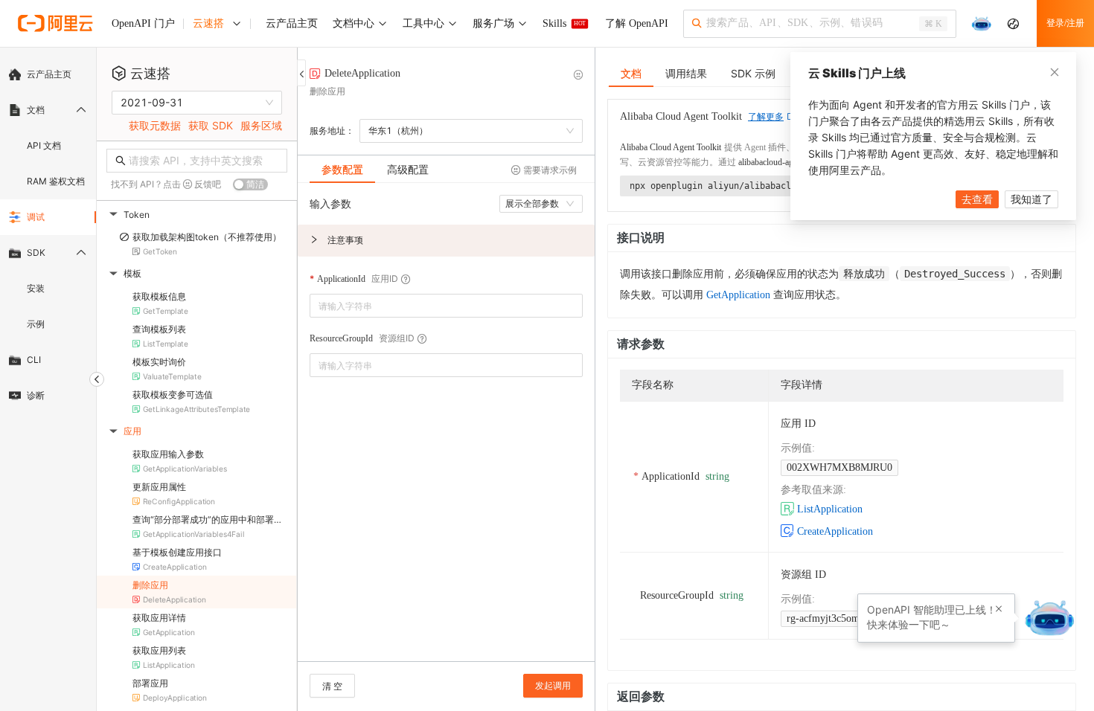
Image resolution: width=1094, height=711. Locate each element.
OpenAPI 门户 (143, 23)
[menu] (48, 235)
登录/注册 (1065, 23)
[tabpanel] (446, 429)
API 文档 (44, 145)
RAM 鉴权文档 (56, 181)
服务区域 (261, 125)
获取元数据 (155, 125)
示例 (36, 323)
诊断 (36, 395)
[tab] (342, 169)
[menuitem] (48, 74)
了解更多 (766, 117)
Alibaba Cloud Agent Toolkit (670, 147)
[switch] (250, 184)
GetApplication (738, 294)
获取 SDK (210, 125)
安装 (36, 288)
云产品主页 (49, 74)
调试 (36, 216)
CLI (34, 359)
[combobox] (436, 305)
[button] (446, 241)
